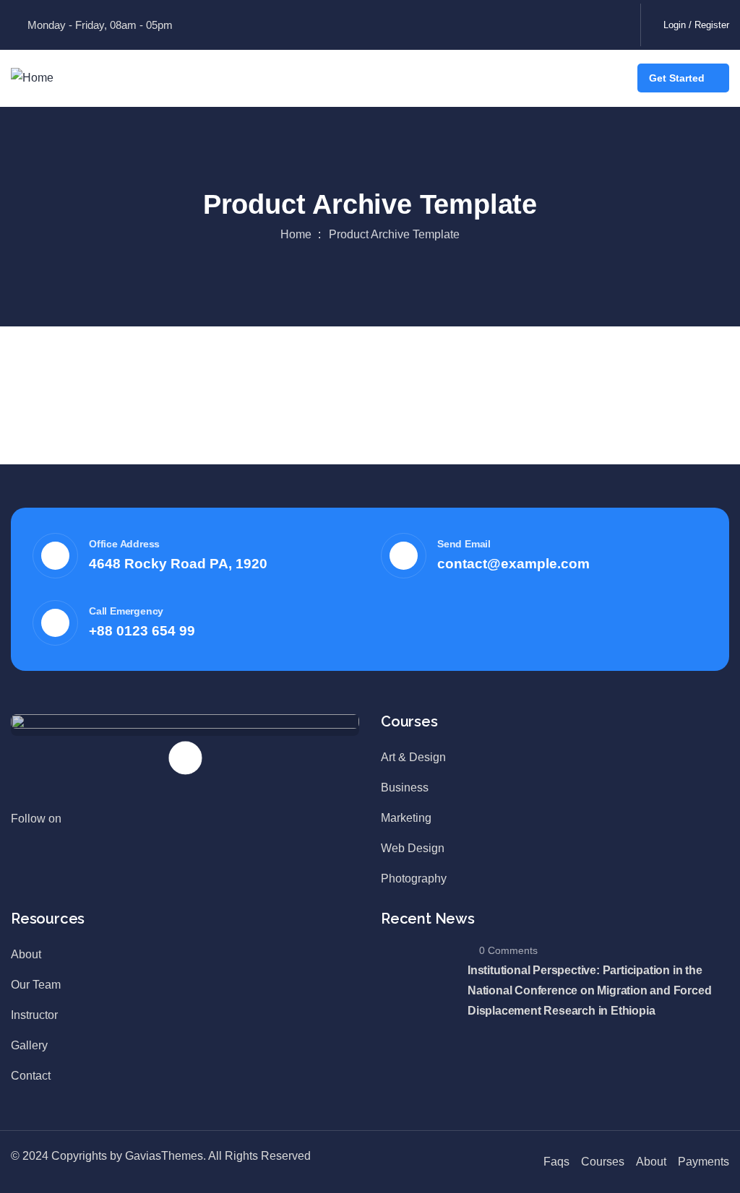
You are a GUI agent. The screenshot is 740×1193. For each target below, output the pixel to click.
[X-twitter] (510, 22)
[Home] (32, 78)
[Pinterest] (561, 22)
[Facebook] (460, 22)
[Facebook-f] (94, 826)
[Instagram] (611, 22)
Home (295, 234)
